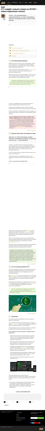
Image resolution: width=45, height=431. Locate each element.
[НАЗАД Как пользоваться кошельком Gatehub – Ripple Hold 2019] (1, 429)
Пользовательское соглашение (20, 417)
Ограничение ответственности (20, 418)
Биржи (26, 2)
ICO (22, 2)
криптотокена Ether (32, 69)
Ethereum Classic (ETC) (20, 126)
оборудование (13, 275)
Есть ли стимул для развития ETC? (18, 53)
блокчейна (11, 119)
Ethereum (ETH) (24, 347)
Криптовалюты (14, 2)
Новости (8, 2)
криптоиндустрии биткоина (14, 241)
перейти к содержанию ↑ (31, 130)
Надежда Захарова (4, 19)
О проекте (17, 414)
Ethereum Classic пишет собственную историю (20, 50)
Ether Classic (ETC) (15, 324)
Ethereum (28, 230)
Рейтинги (35, 2)
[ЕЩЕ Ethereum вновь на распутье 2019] (44, 429)
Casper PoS (27, 231)
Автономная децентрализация (17, 48)
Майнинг (30, 2)
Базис (20, 2)
